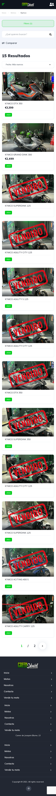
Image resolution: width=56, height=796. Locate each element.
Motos (13, 13)
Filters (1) (28, 23)
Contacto (8, 691)
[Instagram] (28, 788)
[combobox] (28, 64)
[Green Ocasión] (28, 4)
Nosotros (8, 685)
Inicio (4, 13)
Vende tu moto (11, 697)
